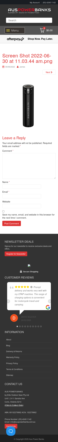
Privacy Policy (12, 363)
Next (48, 72)
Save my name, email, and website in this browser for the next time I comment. (28, 216)
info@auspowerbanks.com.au (22, 421)
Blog (8, 345)
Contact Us (11, 426)
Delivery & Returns (14, 351)
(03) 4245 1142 (49, 2)
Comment (7, 150)
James (22, 66)
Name (6, 182)
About (8, 339)
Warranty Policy (12, 357)
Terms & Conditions (14, 369)
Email (5, 191)
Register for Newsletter (16, 253)
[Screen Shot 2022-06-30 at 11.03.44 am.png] (29, 105)
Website (6, 201)
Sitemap (9, 375)
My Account (35, 2)
